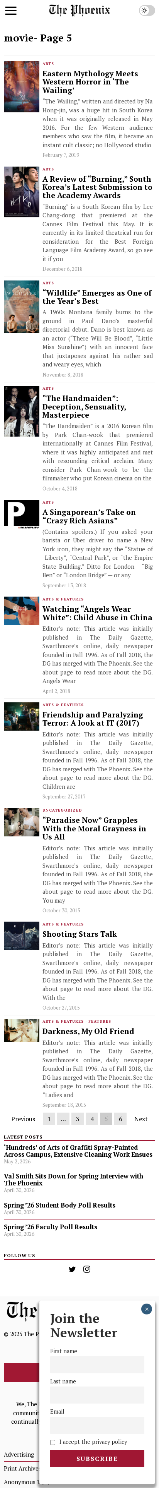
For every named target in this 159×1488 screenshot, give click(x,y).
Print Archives (22, 1468)
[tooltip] (72, 1269)
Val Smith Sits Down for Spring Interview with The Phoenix (73, 1180)
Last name (63, 1381)
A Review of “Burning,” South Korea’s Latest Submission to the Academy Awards (97, 187)
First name (63, 1351)
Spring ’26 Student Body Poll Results (59, 1205)
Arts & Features (63, 599)
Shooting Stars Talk (79, 934)
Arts (48, 63)
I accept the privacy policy (92, 1441)
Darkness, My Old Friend (88, 1031)
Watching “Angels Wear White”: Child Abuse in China (97, 613)
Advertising (19, 1454)
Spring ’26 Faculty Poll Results (50, 1226)
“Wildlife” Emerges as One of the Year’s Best (97, 297)
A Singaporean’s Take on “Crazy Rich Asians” (89, 516)
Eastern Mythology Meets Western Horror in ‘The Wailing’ (90, 82)
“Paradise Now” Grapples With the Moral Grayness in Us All (94, 828)
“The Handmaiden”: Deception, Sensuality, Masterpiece (84, 406)
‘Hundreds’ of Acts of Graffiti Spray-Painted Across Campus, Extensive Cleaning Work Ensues (78, 1151)
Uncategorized (62, 810)
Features (99, 1021)
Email (57, 1411)
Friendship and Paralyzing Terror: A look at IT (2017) (92, 719)
